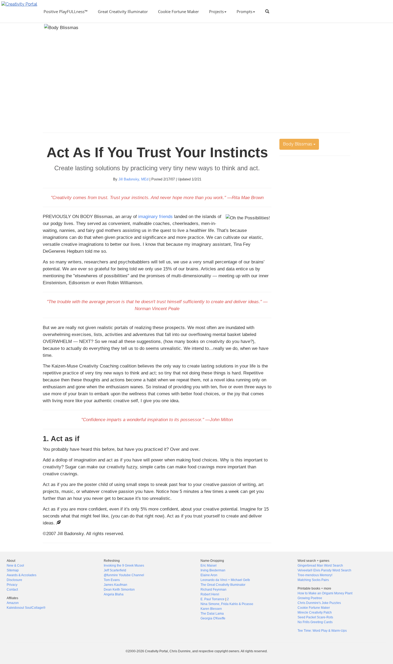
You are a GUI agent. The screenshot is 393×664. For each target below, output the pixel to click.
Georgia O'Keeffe (213, 618)
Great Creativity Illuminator (123, 11)
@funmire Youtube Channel (124, 575)
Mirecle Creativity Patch (315, 612)
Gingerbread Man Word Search (320, 565)
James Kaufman (115, 585)
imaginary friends (155, 216)
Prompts (244, 11)
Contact (12, 589)
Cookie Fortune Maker (178, 11)
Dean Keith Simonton (119, 589)
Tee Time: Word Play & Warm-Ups (322, 631)
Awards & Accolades (21, 575)
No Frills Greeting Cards (315, 622)
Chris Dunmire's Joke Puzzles (319, 603)
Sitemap (13, 570)
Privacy (12, 585)
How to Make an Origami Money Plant (325, 593)
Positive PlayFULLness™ (66, 11)
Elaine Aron (209, 575)
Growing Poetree (310, 598)
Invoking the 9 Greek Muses (124, 565)
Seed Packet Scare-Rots (315, 617)
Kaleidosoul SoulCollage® (26, 608)
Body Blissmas (298, 144)
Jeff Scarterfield (115, 570)
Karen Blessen (211, 609)
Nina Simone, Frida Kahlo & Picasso (227, 604)
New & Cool (15, 565)
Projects (216, 11)
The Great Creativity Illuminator (223, 585)
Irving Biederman (213, 570)
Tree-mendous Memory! (315, 575)
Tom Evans (112, 580)
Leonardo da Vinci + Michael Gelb (225, 580)
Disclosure (14, 580)
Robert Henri (210, 594)
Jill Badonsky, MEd (133, 179)
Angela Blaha (114, 594)
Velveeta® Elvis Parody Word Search (324, 570)
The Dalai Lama (212, 613)
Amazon (13, 603)
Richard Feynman (213, 589)
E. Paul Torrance (213, 599)
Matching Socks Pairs (313, 580)
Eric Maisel (209, 565)
